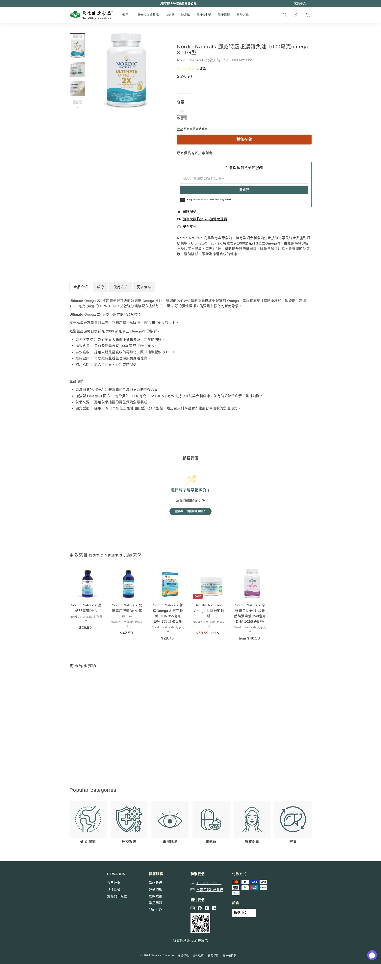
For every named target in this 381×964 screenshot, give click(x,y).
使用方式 (121, 287)
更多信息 (144, 287)
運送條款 (155, 889)
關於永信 (243, 14)
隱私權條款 (229, 955)
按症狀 (170, 14)
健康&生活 (204, 14)
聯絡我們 (155, 883)
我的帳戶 (155, 909)
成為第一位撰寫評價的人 (190, 511)
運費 (180, 129)
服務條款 (213, 955)
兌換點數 (113, 889)
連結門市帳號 (117, 896)
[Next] (77, 106)
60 (182, 111)
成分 (100, 287)
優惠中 (127, 14)
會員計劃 (113, 883)
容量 (181, 102)
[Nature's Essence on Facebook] (200, 908)
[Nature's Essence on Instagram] (192, 908)
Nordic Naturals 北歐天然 (198, 60)
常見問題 (155, 903)
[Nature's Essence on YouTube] (207, 908)
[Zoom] (126, 70)
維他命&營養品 (148, 14)
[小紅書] (214, 908)
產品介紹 (81, 287)
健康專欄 (224, 14)
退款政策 (155, 896)
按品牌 (185, 14)
